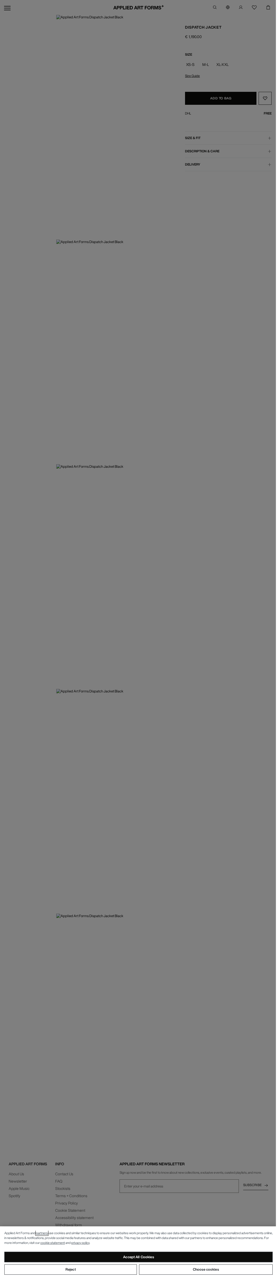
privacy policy (80, 1242)
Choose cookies (206, 1269)
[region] (138, 1252)
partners (42, 1233)
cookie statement (52, 1242)
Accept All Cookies (138, 1257)
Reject (70, 1269)
